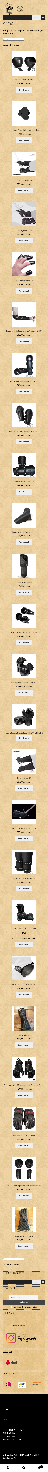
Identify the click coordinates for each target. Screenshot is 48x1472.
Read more (24, 90)
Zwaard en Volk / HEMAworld (17, 1455)
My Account (8, 1468)
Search (24, 1468)
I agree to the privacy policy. (25, 1307)
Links (5, 1419)
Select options (24, 190)
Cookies (6, 1409)
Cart (37, 1465)
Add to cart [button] (24, 140)
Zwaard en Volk (19, 1325)
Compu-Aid (11, 1458)
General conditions (11, 1399)
